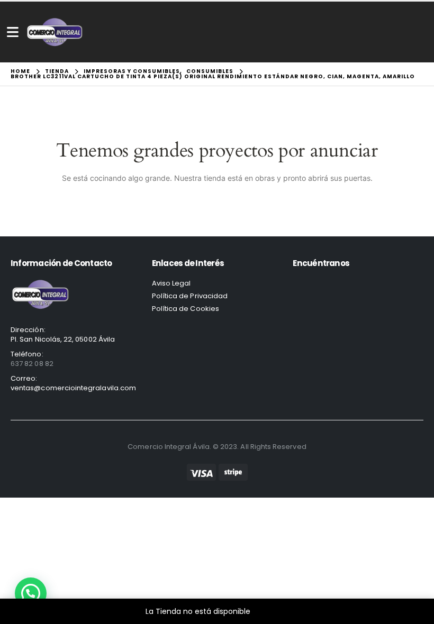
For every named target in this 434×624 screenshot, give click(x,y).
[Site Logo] (54, 32)
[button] (31, 593)
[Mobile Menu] (12, 32)
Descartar (270, 611)
